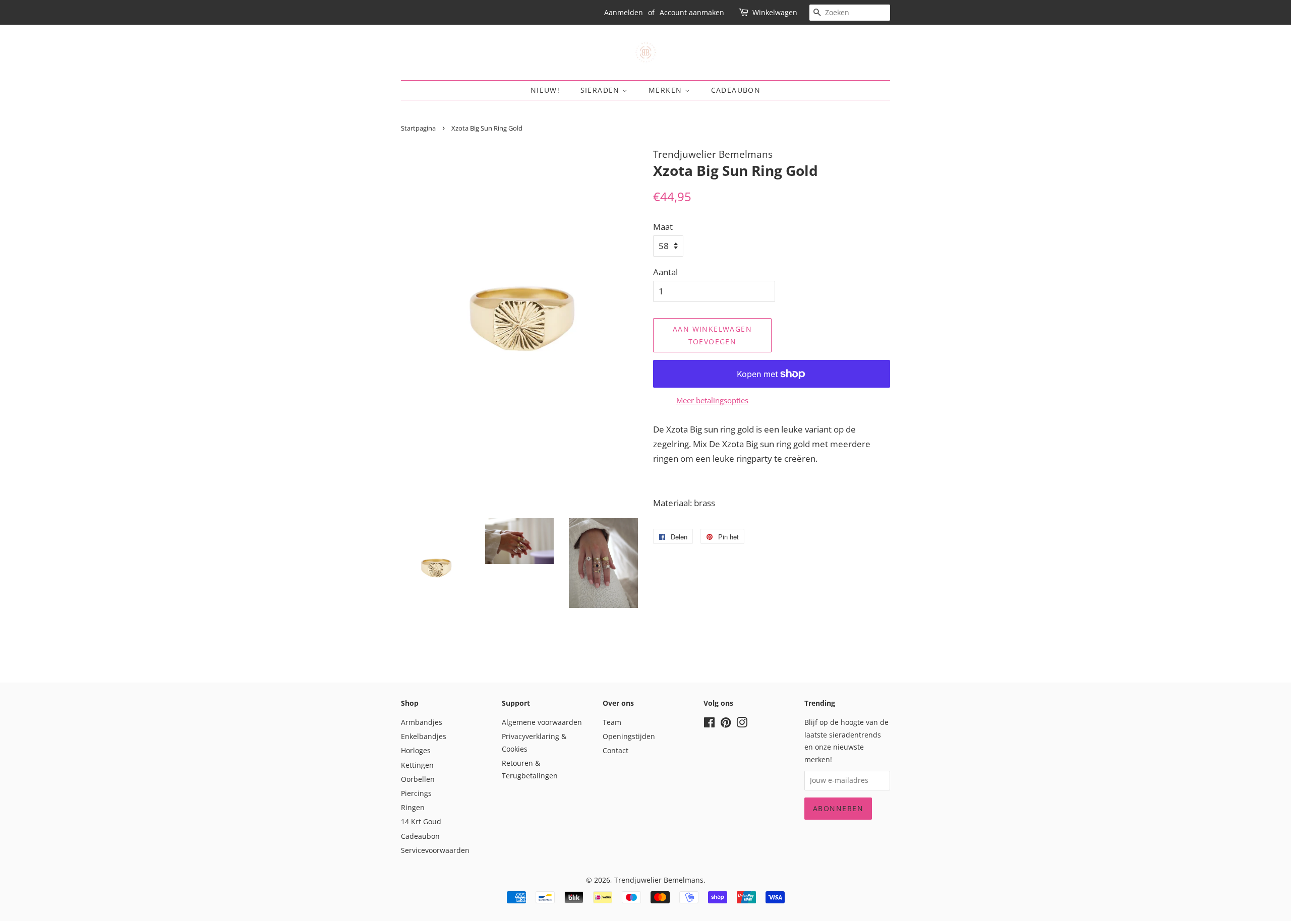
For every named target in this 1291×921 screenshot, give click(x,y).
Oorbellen (418, 779)
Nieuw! (545, 90)
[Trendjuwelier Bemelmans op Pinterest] (725, 724)
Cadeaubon (736, 90)
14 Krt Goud (421, 821)
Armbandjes (421, 722)
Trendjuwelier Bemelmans (658, 880)
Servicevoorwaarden (435, 850)
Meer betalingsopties (712, 400)
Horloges (416, 750)
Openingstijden (629, 736)
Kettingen (417, 765)
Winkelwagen (774, 12)
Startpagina (418, 128)
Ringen (413, 807)
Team (612, 722)
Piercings (416, 793)
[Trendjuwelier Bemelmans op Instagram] (741, 724)
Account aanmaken (692, 12)
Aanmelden (623, 12)
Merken (667, 90)
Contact (615, 750)
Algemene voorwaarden (542, 722)
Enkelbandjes (423, 736)
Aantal (665, 272)
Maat (663, 226)
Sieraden (601, 90)
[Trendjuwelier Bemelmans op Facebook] (709, 724)
